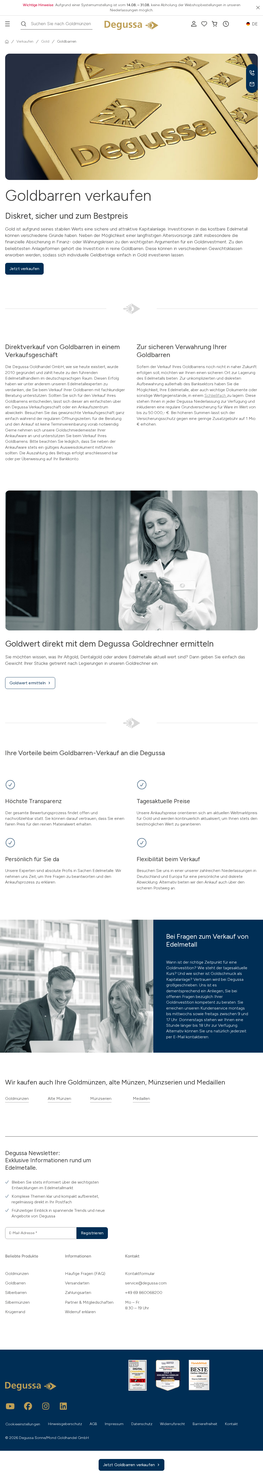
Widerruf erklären (80, 1311)
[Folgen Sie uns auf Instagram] (46, 1406)
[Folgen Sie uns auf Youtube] (10, 1406)
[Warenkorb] (214, 24)
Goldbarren (15, 1283)
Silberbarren (16, 1292)
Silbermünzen (17, 1302)
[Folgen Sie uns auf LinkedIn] (63, 1406)
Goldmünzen (17, 1098)
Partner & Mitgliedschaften (89, 1302)
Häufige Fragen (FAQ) (85, 1273)
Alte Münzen (59, 1098)
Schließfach (215, 395)
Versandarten (77, 1283)
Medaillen (141, 1098)
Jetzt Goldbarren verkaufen (129, 1464)
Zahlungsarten (78, 1292)
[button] (226, 24)
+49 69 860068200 (143, 1292)
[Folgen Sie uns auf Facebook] (28, 1406)
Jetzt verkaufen (24, 268)
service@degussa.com (146, 1283)
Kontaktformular (140, 1273)
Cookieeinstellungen (22, 1424)
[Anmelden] (194, 24)
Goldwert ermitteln (28, 682)
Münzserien (100, 1098)
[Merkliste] (204, 24)
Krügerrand (15, 1311)
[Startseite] (7, 41)
